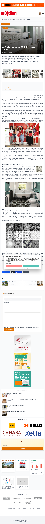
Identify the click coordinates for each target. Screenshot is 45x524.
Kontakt (18, 518)
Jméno (6, 314)
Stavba (19, 508)
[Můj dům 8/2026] (40, 13)
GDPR (34, 518)
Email (5, 320)
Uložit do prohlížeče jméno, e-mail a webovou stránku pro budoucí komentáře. (21, 327)
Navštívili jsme (11, 508)
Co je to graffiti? (8, 89)
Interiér (25, 508)
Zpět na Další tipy (6, 23)
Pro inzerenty (26, 518)
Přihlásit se (22, 448)
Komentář (6, 302)
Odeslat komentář (9, 329)
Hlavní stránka (4, 19)
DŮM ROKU (22, 512)
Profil (11, 518)
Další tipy (9, 19)
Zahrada (32, 508)
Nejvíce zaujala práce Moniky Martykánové (13, 86)
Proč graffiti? (7, 87)
